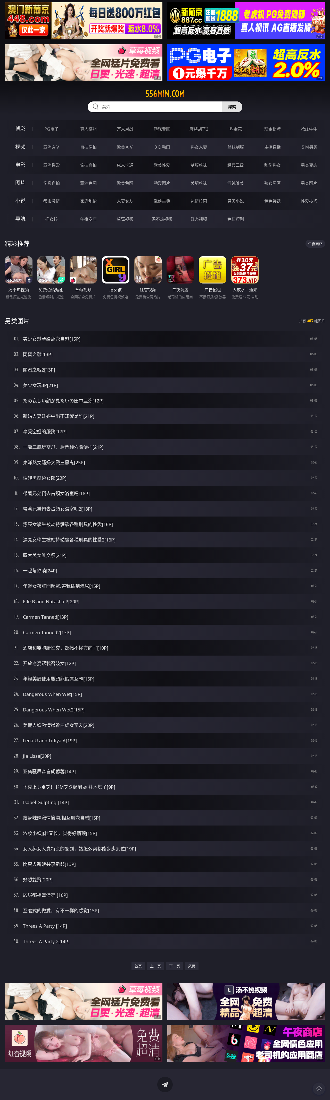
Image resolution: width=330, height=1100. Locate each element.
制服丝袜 (199, 165)
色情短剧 (235, 219)
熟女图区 (272, 183)
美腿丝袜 (199, 183)
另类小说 (235, 201)
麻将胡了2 (198, 129)
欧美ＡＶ (125, 147)
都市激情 (51, 201)
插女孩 (51, 219)
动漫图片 (162, 183)
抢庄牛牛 (309, 129)
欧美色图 (125, 183)
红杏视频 (199, 219)
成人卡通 (125, 165)
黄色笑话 (272, 201)
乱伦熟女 (272, 165)
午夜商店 (88, 219)
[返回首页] (319, 1088)
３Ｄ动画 (162, 147)
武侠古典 (162, 201)
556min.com (164, 94)
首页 (138, 966)
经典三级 (235, 165)
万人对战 (125, 129)
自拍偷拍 (88, 147)
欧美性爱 (162, 165)
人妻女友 (125, 201)
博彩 (20, 128)
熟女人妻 (199, 147)
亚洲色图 (88, 183)
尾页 (191, 966)
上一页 (155, 966)
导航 (20, 219)
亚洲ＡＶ (51, 147)
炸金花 (235, 129)
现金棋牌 (272, 129)
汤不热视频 (162, 219)
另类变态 (309, 165)
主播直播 (272, 147)
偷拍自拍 (88, 165)
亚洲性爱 (51, 165)
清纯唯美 (235, 183)
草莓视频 (125, 219)
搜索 (232, 107)
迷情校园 (199, 201)
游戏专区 (162, 129)
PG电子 (52, 129)
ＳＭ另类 (309, 147)
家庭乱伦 (88, 201)
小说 (20, 200)
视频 (20, 146)
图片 (20, 182)
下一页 (174, 966)
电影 (20, 164)
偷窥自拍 (51, 183)
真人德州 (88, 129)
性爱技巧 (309, 201)
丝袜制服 (235, 147)
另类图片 (309, 183)
